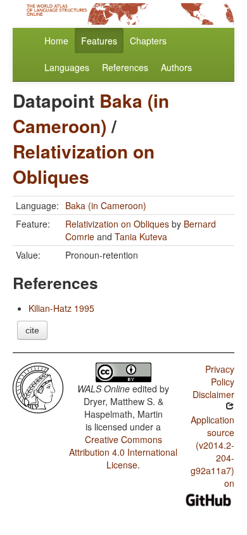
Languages (66, 67)
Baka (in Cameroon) (91, 113)
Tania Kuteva (141, 236)
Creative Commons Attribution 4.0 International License (123, 452)
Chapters (148, 40)
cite (32, 330)
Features (99, 40)
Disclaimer (213, 394)
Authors (176, 67)
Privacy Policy (219, 375)
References (125, 67)
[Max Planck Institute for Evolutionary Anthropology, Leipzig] (38, 386)
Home (56, 40)
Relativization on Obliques (84, 164)
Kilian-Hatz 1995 (61, 308)
